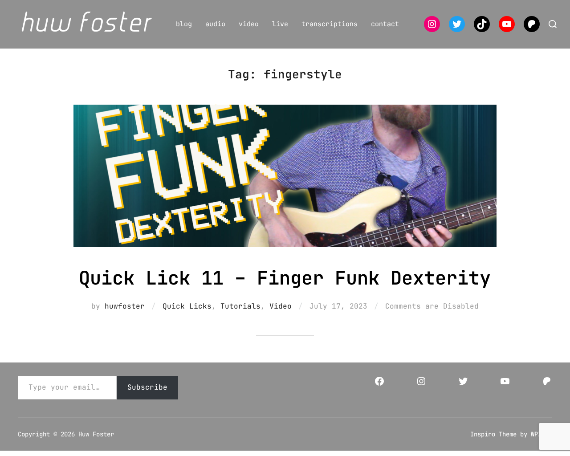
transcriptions (329, 24)
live (280, 24)
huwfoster (125, 306)
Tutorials (240, 306)
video (249, 24)
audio (215, 24)
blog (184, 24)
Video (280, 306)
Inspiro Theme (493, 434)
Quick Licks (187, 306)
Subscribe (147, 387)
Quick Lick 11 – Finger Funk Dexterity (285, 277)
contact (385, 24)
